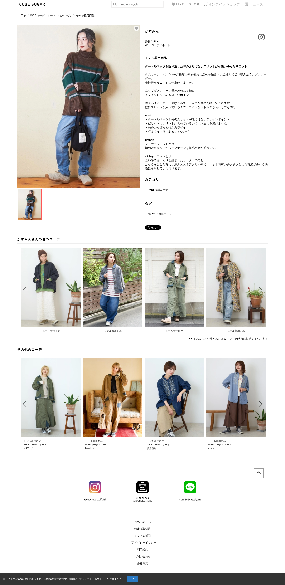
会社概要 (142, 563)
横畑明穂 (152, 448)
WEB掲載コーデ (158, 189)
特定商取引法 (142, 528)
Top (23, 15)
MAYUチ (28, 448)
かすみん (65, 15)
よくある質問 (142, 535)
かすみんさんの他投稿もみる (208, 338)
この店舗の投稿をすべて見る (250, 338)
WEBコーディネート (42, 15)
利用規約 (142, 549)
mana (211, 448)
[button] (24, 290)
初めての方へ (142, 521)
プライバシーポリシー (142, 542)
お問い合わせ (142, 556)
